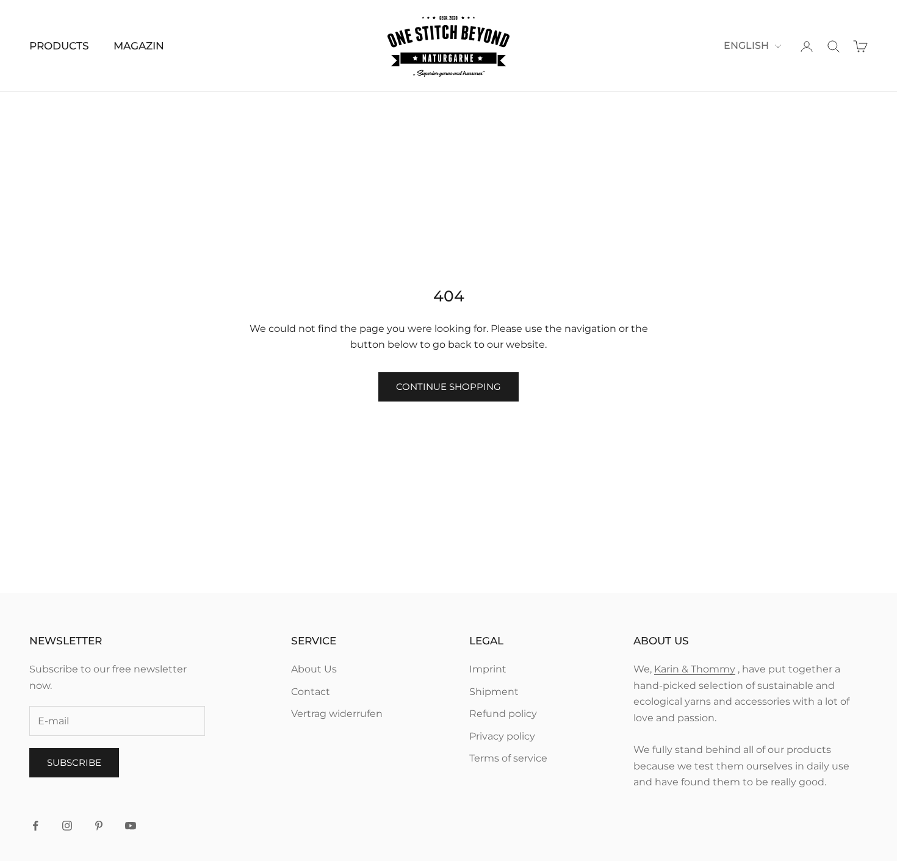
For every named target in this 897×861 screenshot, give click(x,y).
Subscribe (74, 762)
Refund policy (503, 713)
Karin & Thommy (694, 669)
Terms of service (508, 758)
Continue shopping (448, 386)
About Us (314, 669)
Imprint (487, 669)
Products (59, 46)
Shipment (494, 691)
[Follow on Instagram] (67, 826)
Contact (310, 691)
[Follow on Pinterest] (99, 826)
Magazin (138, 46)
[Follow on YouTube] (130, 826)
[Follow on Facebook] (35, 826)
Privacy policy (502, 736)
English (746, 45)
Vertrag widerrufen (337, 713)
